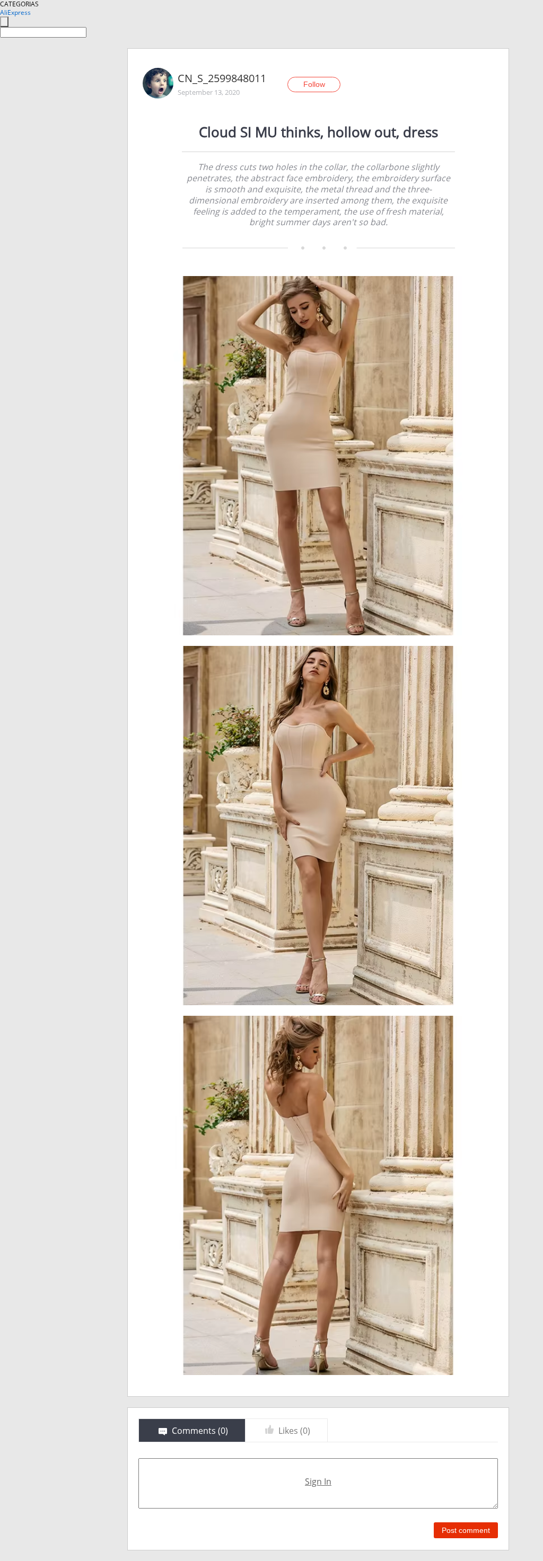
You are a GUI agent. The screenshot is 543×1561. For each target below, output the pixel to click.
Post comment (466, 1530)
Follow (314, 84)
